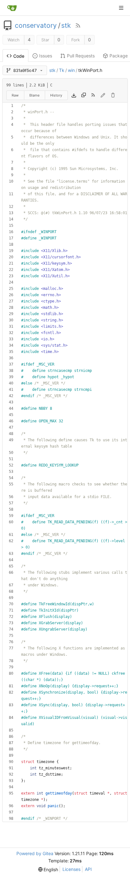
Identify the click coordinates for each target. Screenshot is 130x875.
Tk (61, 70)
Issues (45, 55)
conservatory (36, 25)
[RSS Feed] (78, 25)
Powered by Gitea (34, 853)
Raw (15, 95)
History (56, 95)
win (71, 70)
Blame (34, 95)
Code (18, 56)
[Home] (12, 8)
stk (66, 25)
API (88, 869)
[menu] (48, 869)
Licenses (71, 869)
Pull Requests (81, 55)
